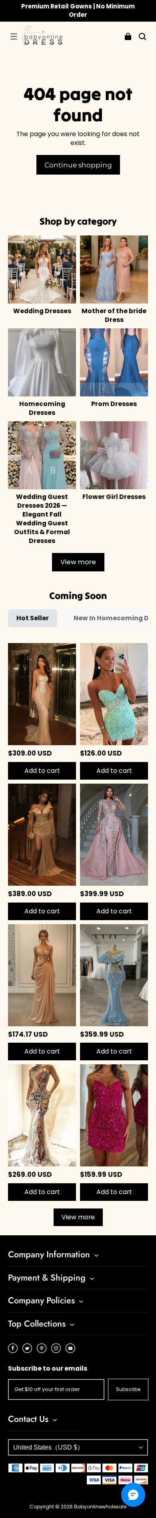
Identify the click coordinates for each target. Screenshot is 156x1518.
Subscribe (128, 1389)
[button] (13, 36)
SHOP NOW (114, 10)
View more (78, 562)
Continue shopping (78, 165)
